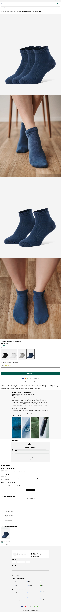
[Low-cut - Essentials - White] (13, 354)
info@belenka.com (35, 556)
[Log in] (54, 4)
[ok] (58, 7)
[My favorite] (51, 4)
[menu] (59, 4)
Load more (29, 489)
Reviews (15, 440)
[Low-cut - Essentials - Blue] (30, 354)
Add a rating (30, 457)
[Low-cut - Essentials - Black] (5, 354)
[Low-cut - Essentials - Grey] (22, 354)
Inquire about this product (30, 459)
